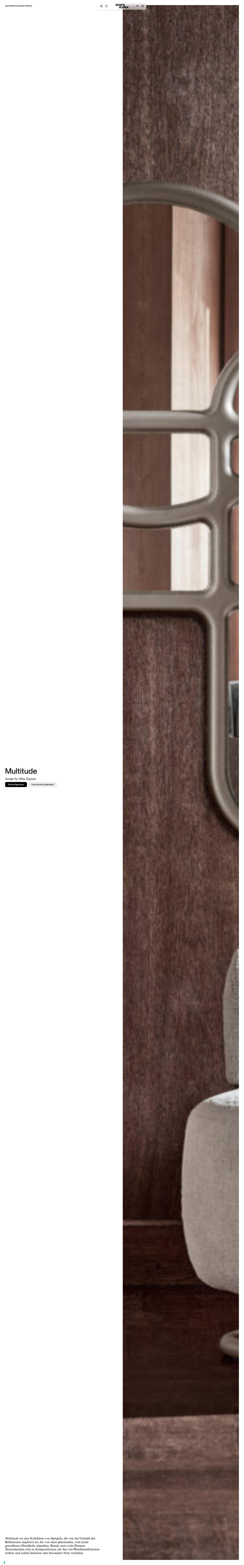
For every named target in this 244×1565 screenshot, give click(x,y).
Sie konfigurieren (16, 785)
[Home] (122, 6)
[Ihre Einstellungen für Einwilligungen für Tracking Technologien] (4, 1562)
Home (7, 6)
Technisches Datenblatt (42, 785)
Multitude (28, 6)
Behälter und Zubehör (17, 6)
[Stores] (142, 6)
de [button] (137, 6)
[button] (101, 6)
